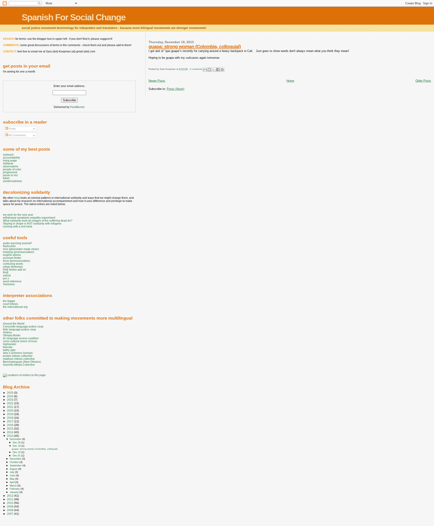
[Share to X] (213, 69)
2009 (10, 506)
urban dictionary (13, 266)
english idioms (12, 254)
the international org (15, 306)
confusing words (13, 263)
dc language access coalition (21, 338)
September (16, 465)
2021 (10, 406)
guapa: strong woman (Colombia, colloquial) (195, 46)
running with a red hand (17, 226)
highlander (9, 344)
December (16, 439)
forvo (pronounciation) (16, 260)
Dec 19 (17, 445)
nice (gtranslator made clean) (21, 249)
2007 (10, 513)
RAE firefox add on (14, 269)
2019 (10, 414)
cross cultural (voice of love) (20, 341)
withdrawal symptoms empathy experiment (29, 217)
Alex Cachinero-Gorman (18, 352)
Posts (12, 128)
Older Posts (423, 80)
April (12, 482)
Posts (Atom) (175, 89)
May (12, 478)
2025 (10, 392)
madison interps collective (19, 358)
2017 (10, 421)
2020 (10, 410)
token (6, 178)
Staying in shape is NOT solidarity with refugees (32, 223)
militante (8, 163)
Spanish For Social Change (73, 17)
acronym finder (12, 257)
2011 (10, 499)
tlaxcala (7, 347)
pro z (6, 278)
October (14, 462)
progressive (10, 172)
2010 (10, 502)
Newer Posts (157, 80)
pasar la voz (10, 175)
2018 (10, 417)
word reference (12, 281)
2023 (10, 399)
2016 (10, 424)
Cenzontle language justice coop (23, 326)
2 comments (196, 69)
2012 (10, 495)
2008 (10, 510)
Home (290, 80)
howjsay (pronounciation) (18, 251)
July (12, 472)
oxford (7, 275)
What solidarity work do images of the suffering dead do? (37, 220)
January (14, 492)
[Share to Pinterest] (222, 69)
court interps (10, 303)
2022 (10, 403)
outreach (8, 154)
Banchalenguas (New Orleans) (22, 361)
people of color (12, 169)
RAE (6, 272)
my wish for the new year (18, 214)
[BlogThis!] (209, 69)
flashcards (9, 246)
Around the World (13, 323)
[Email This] (205, 69)
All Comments (17, 135)
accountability (11, 157)
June (13, 475)
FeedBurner (77, 107)
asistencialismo (12, 181)
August (14, 469)
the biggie (9, 300)
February (15, 488)
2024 (10, 396)
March (13, 485)
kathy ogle (9, 349)
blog (17, 197)
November (16, 458)
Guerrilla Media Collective (19, 364)
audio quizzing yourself (17, 243)
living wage (10, 160)
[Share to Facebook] (218, 69)
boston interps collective (18, 355)
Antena (7, 332)
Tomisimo (9, 284)
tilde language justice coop (19, 329)
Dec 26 (17, 442)
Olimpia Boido (11, 335)
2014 (10, 432)
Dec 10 (17, 452)
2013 (10, 435)
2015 (10, 428)
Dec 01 (17, 455)
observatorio (10, 166)
